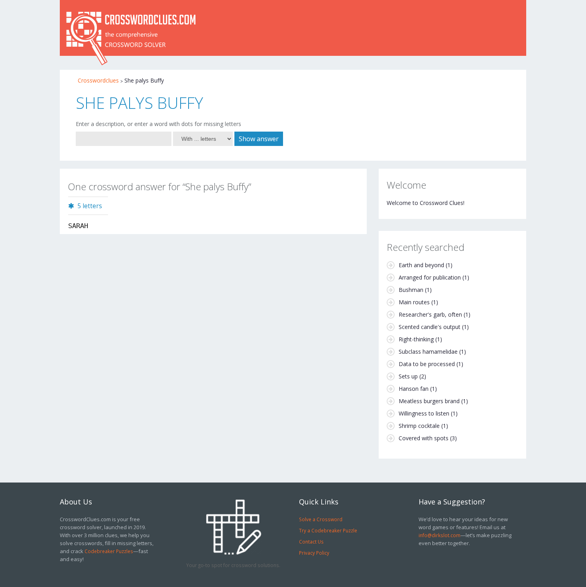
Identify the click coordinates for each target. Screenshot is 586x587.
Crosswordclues (98, 80)
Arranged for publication (430, 277)
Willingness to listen (424, 413)
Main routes (414, 302)
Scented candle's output (429, 327)
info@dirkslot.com (439, 535)
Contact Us (311, 541)
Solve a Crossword (320, 519)
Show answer (259, 138)
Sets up (408, 376)
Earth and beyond (421, 265)
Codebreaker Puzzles (109, 551)
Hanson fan (414, 388)
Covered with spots (423, 438)
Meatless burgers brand (429, 401)
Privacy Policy (314, 553)
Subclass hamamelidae (428, 351)
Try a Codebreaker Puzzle (328, 530)
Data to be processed (427, 364)
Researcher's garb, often (430, 314)
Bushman (411, 290)
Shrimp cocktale (419, 425)
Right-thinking (416, 339)
